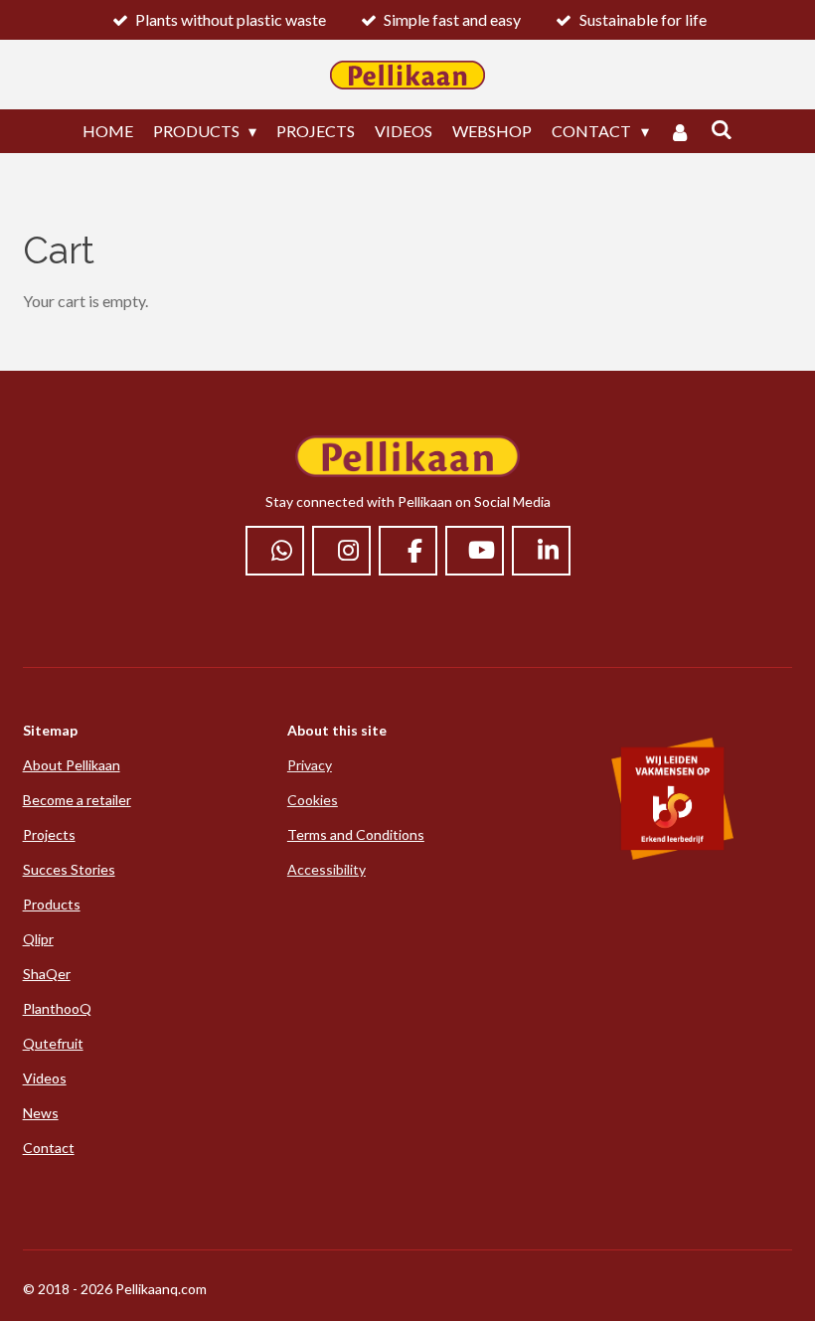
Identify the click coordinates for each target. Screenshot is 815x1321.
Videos (45, 1078)
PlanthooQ (57, 1008)
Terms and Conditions (355, 834)
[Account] (680, 131)
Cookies (312, 799)
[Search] (721, 128)
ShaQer (47, 973)
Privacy (309, 764)
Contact (49, 1147)
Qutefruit (53, 1043)
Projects (49, 834)
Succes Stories (69, 869)
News (41, 1112)
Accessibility (326, 869)
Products (52, 904)
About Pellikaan (71, 764)
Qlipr (38, 938)
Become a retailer (77, 799)
